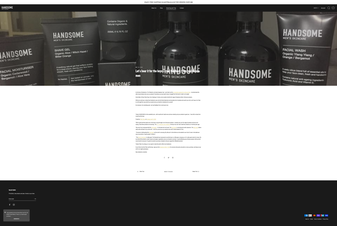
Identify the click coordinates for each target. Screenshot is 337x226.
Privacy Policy (325, 219)
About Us (153, 8)
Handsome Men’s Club (165, 147)
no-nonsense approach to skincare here (181, 92)
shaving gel (153, 127)
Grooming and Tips (171, 8)
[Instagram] (14, 204)
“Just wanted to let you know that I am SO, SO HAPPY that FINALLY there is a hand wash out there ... (17, 214)
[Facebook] (10, 204)
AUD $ (315, 8)
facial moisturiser (142, 137)
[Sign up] (35, 199)
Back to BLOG (168, 171)
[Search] (329, 8)
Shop (161, 8)
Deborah (16, 218)
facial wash (173, 127)
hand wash (151, 132)
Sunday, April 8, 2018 (151, 119)
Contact (182, 8)
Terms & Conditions (318, 219)
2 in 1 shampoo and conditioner (163, 124)
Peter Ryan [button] (142, 119)
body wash (195, 127)
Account (323, 8)
